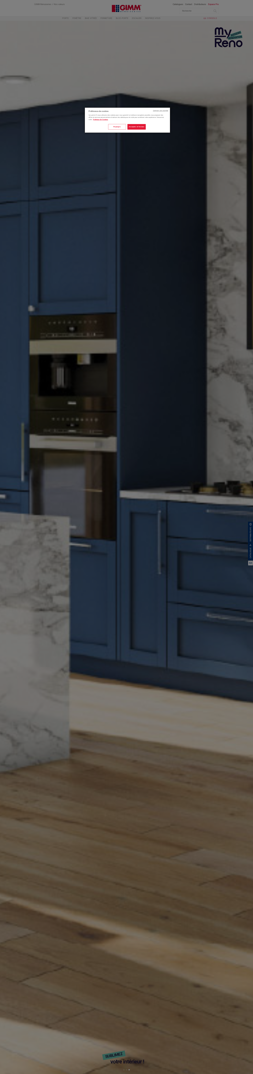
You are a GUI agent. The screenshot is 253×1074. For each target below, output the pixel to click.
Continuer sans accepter (160, 110)
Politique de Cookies (100, 119)
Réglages (117, 127)
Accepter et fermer (136, 127)
